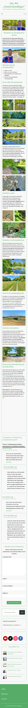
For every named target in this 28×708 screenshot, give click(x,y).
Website (5, 593)
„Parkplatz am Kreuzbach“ (8, 303)
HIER (13, 625)
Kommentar (7, 557)
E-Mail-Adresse (7, 586)
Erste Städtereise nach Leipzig (14, 658)
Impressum (4, 698)
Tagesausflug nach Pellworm (14, 676)
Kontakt (3, 689)
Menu (25, 14)
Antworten (8, 462)
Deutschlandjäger (9, 467)
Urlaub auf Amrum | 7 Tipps (14, 670)
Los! (22, 612)
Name (4, 578)
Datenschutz (4, 693)
